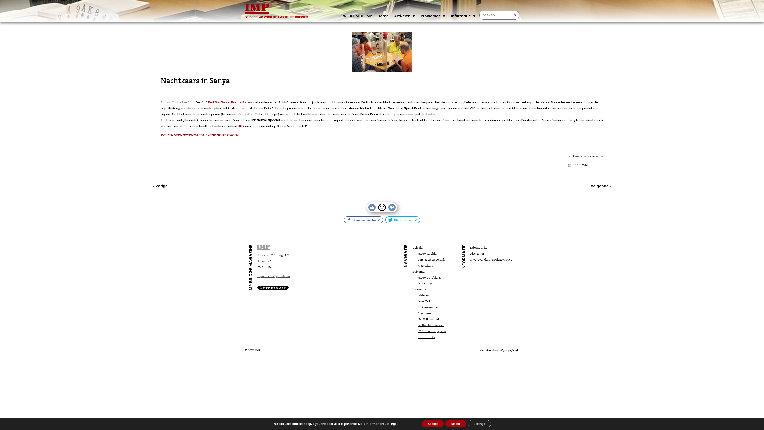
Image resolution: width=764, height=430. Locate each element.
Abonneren (425, 313)
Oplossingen (426, 283)
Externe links (426, 337)
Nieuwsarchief (427, 254)
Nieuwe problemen (430, 278)
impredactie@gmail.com (273, 276)
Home (383, 15)
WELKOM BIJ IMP (357, 15)
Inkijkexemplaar (429, 307)
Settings (391, 424)
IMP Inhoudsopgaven (432, 331)
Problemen (431, 15)
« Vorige (160, 185)
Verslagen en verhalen (432, 260)
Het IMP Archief (428, 319)
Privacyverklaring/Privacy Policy (491, 260)
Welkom (423, 295)
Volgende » (601, 185)
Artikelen (402, 15)
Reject (455, 424)
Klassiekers (425, 266)
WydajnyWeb (509, 350)
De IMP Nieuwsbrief (431, 325)
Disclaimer (477, 254)
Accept (433, 424)
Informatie (461, 15)
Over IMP (424, 301)
